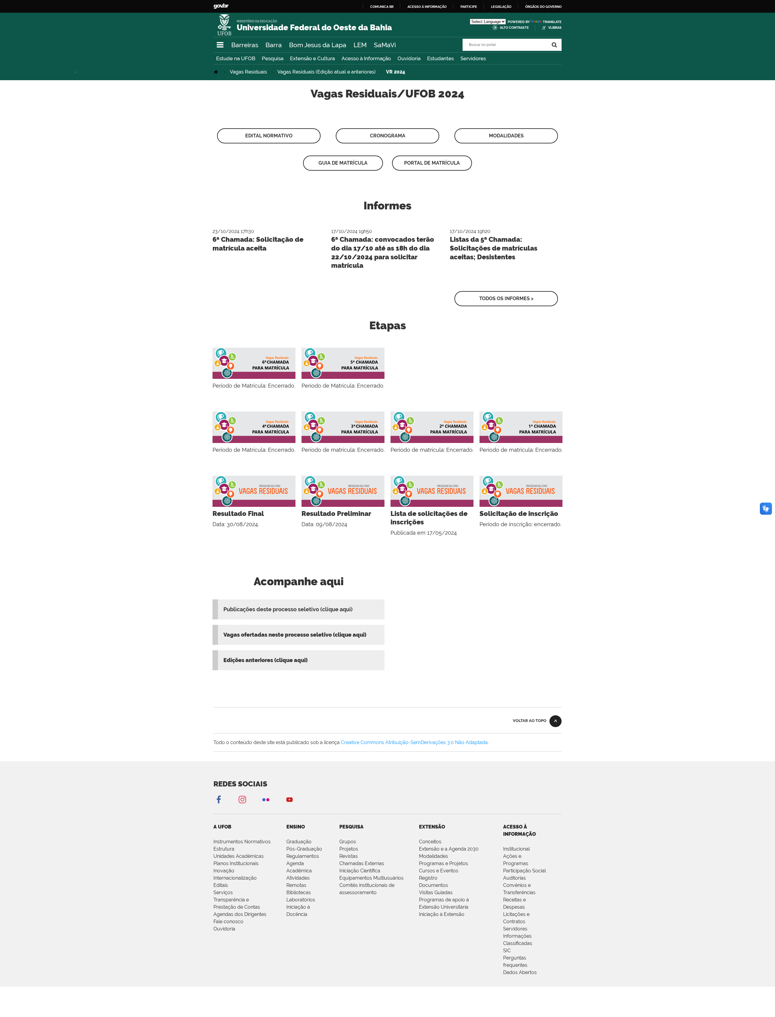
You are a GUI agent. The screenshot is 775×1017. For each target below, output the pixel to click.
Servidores (473, 58)
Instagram (242, 799)
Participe (468, 7)
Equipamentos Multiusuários (371, 878)
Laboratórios (300, 900)
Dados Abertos (520, 972)
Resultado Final (238, 513)
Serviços (223, 892)
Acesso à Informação (366, 58)
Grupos (347, 842)
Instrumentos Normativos (242, 842)
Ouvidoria (408, 58)
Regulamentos (302, 856)
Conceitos (430, 842)
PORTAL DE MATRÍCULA (432, 163)
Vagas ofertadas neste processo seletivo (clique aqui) (294, 635)
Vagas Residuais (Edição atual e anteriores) (326, 72)
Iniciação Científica (359, 871)
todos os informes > (506, 298)
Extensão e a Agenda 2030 (449, 849)
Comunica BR (382, 7)
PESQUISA (351, 827)
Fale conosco (228, 921)
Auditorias (514, 878)
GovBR (221, 6)
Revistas (348, 856)
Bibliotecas (298, 892)
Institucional (516, 849)
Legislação (501, 7)
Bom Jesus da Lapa (317, 45)
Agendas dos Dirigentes (239, 914)
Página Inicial (216, 72)
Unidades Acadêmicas (238, 856)
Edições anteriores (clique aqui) (265, 660)
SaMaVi (385, 45)
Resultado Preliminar (336, 513)
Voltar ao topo (529, 720)
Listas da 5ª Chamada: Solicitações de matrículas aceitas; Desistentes (493, 248)
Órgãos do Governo (543, 7)
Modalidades (433, 856)
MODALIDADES (506, 136)
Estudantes (440, 58)
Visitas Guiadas (436, 892)
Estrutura (223, 849)
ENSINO (295, 827)
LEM (360, 45)
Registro (428, 878)
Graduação (299, 842)
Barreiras (244, 45)
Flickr (266, 799)
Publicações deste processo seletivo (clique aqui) (288, 609)
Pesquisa (272, 58)
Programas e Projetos (443, 863)
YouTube (289, 799)
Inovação (223, 871)
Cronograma (387, 136)
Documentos (433, 885)
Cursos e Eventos (438, 871)
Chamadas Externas (361, 863)
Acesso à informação (427, 7)
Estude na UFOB (235, 58)
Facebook (218, 799)
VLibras (555, 28)
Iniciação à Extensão (441, 914)
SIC (507, 950)
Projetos (348, 849)
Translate (552, 22)
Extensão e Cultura (312, 58)
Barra (273, 45)
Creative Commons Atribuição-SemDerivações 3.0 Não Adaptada (414, 742)
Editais (220, 885)
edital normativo (268, 136)
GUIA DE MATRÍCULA (343, 163)
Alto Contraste (514, 28)
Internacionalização (235, 878)
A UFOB (222, 827)
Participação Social (524, 871)
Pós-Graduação (304, 849)
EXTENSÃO (432, 827)
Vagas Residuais (248, 72)
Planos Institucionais (236, 863)
